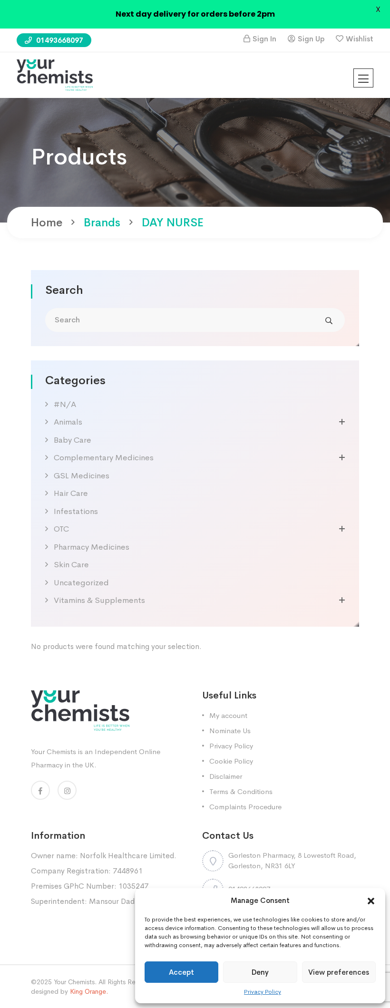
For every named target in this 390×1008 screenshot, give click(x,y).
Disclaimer (225, 776)
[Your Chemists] (55, 74)
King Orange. (89, 991)
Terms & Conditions (241, 791)
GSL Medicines (81, 476)
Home (46, 222)
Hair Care (71, 493)
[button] (371, 900)
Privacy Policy (262, 992)
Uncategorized (81, 583)
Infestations (76, 511)
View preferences (338, 972)
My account (228, 715)
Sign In (264, 38)
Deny (260, 972)
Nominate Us (230, 730)
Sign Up (311, 38)
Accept (181, 972)
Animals (68, 422)
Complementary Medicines (104, 458)
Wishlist (359, 38)
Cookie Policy (231, 761)
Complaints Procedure (245, 806)
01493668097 (58, 40)
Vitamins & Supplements (99, 600)
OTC (61, 529)
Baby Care (72, 440)
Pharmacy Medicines (91, 547)
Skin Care (71, 565)
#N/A (65, 404)
